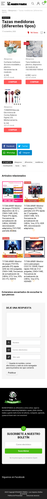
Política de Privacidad (15, 496)
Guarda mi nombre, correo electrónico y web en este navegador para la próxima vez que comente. (21, 365)
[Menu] (3, 3)
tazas (17, 166)
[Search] (33, 3)
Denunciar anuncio (32, 496)
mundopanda (7, 166)
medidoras (39, 162)
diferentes (28, 162)
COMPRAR (12, 82)
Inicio (4, 10)
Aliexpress (12, 10)
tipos (24, 166)
